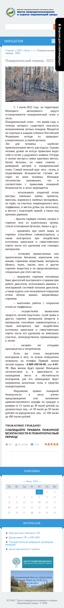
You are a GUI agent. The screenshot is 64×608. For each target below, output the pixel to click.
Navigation (13, 41)
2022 (19, 50)
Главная (9, 50)
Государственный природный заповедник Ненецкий (29, 543)
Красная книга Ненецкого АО (24, 533)
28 (32, 512)
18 (9, 507)
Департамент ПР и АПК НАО (24, 537)
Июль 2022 (32, 481)
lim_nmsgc (23, 444)
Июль (27, 50)
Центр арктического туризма (24, 549)
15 (39, 502)
